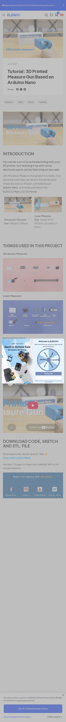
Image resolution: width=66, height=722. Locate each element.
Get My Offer (49, 373)
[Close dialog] (62, 340)
